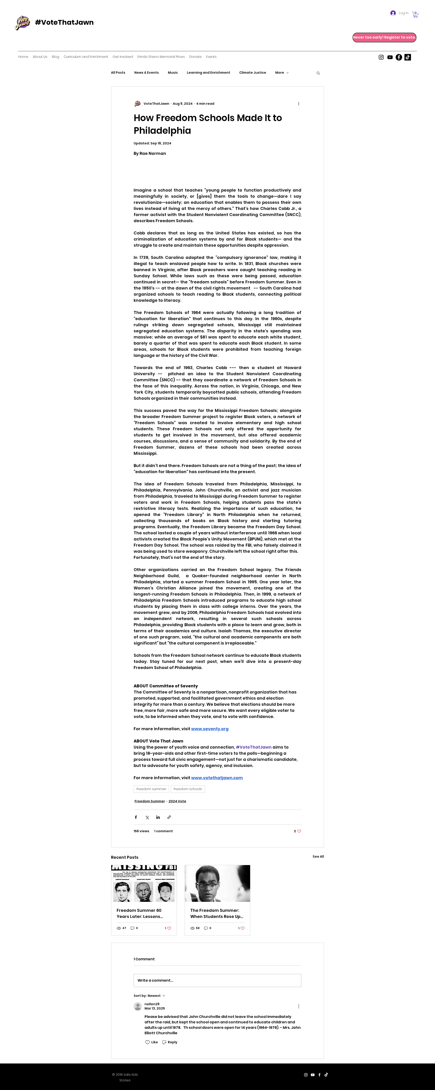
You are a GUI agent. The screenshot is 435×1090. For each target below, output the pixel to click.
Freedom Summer (150, 801)
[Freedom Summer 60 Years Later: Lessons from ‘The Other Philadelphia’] (144, 883)
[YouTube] (390, 57)
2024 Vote (177, 801)
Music (173, 73)
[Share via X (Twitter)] (147, 817)
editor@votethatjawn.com (225, 1075)
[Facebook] (399, 57)
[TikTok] (407, 57)
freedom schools (188, 789)
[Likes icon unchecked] (147, 1042)
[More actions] (298, 104)
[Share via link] (169, 817)
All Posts (118, 73)
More (279, 73)
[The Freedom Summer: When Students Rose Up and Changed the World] (217, 883)
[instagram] (381, 57)
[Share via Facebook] (136, 817)
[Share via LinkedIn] (158, 817)
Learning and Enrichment (208, 73)
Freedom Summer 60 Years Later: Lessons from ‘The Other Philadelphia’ (139, 914)
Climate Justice (252, 73)
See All (318, 856)
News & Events (146, 73)
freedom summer (151, 789)
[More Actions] (298, 1006)
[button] (415, 15)
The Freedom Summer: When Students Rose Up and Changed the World (216, 914)
